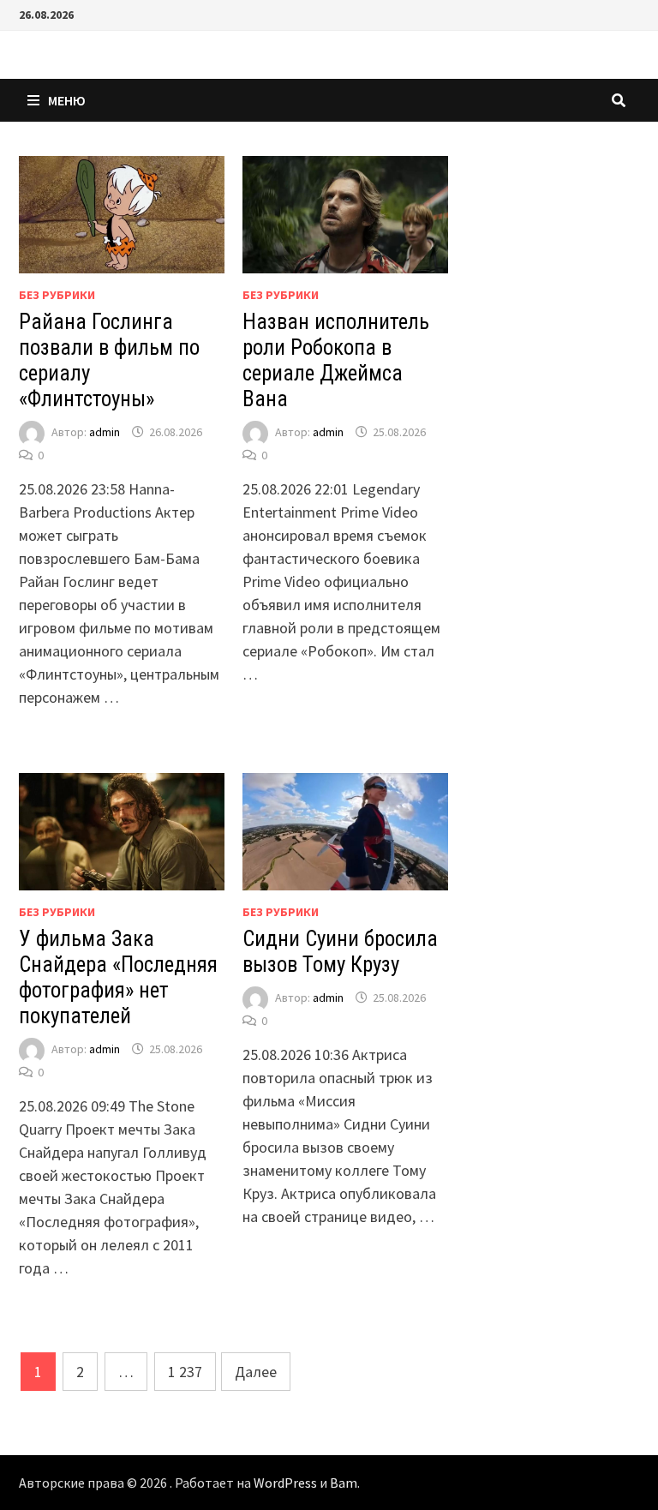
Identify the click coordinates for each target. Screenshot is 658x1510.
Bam (343, 1482)
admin (104, 432)
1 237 (185, 1371)
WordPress (285, 1482)
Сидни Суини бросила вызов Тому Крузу (340, 951)
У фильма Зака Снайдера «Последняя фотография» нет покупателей (118, 977)
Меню (67, 100)
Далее (256, 1371)
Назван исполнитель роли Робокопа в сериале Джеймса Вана (335, 360)
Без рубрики (57, 295)
